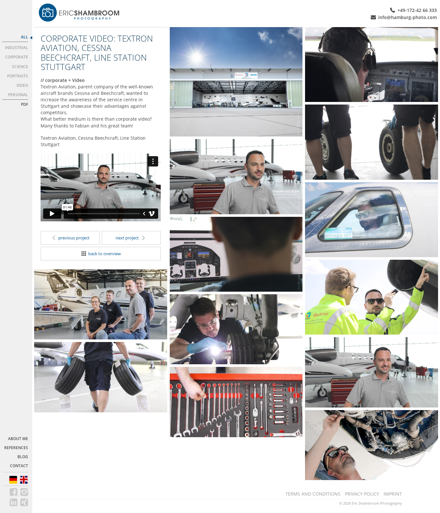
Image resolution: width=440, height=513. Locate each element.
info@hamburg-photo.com (407, 17)
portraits (17, 76)
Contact (19, 465)
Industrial (16, 47)
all (24, 37)
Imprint (393, 494)
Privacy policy (362, 494)
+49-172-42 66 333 (417, 10)
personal (18, 94)
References (16, 447)
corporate (16, 57)
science (20, 66)
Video (22, 85)
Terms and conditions (312, 494)
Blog (22, 456)
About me (18, 438)
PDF (24, 104)
